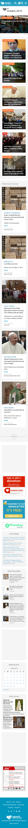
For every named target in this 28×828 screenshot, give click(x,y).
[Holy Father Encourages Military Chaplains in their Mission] (14, 142)
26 (20, 683)
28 (4, 686)
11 (17, 677)
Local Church (7, 87)
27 (23, 683)
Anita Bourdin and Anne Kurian (12, 375)
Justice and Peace (8, 40)
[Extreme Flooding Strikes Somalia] (14, 72)
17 (14, 680)
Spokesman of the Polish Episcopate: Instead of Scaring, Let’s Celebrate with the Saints (14, 310)
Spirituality (8, 262)
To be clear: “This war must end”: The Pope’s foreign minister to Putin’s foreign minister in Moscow (14, 539)
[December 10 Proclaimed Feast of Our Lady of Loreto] (14, 165)
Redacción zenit (8, 274)
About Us (8, 802)
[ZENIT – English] (8, 3)
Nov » (8, 689)
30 (11, 686)
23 (11, 683)
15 (7, 680)
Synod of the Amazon (12, 213)
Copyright (10, 807)
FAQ (13, 802)
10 (14, 677)
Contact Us (17, 807)
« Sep (4, 689)
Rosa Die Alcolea (8, 229)
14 (4, 680)
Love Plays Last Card (11, 264)
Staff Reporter (5, 29)
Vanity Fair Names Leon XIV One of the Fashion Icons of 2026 (8, 703)
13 (23, 677)
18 (17, 680)
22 (7, 683)
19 (20, 680)
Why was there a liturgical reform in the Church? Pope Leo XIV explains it (8, 721)
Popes (5, 133)
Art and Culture (8, 110)
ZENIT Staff (7, 325)
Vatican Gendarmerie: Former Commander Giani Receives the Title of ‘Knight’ (14, 361)
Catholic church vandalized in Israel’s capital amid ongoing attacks (16, 596)
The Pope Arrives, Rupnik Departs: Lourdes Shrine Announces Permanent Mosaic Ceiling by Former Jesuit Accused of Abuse (17, 577)
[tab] (8, 768)
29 (7, 686)
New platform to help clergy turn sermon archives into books (16, 588)
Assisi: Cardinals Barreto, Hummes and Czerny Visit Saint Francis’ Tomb (14, 217)
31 (14, 686)
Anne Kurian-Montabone (10, 424)
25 (17, 683)
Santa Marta (9, 408)
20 (23, 680)
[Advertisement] (14, 459)
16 (11, 680)
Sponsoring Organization (9, 804)
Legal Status (20, 804)
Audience (18, 802)
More (14, 436)
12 (20, 677)
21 (4, 683)
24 (14, 683)
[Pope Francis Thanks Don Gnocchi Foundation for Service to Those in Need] (14, 119)
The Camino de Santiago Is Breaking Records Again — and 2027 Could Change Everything (13, 562)
